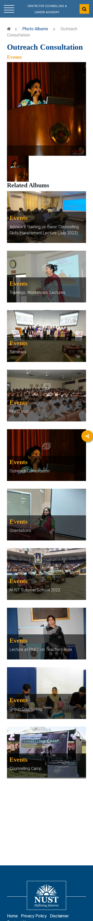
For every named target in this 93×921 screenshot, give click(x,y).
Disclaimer (59, 915)
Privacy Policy (34, 915)
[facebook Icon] (87, 451)
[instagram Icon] (87, 465)
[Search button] (84, 9)
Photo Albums (35, 28)
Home (12, 915)
